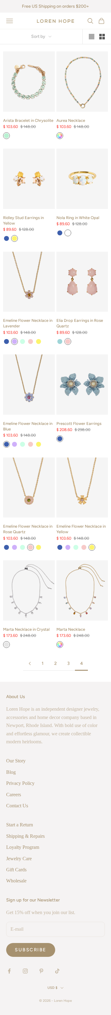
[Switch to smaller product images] (102, 36)
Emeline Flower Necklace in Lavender (27, 323)
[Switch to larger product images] (91, 36)
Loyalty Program (22, 847)
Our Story (16, 760)
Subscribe (31, 950)
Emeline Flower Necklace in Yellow (81, 529)
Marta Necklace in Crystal (26, 629)
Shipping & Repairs (25, 836)
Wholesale (16, 880)
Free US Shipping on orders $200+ (55, 6)
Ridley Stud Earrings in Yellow (23, 220)
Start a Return (19, 824)
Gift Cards (16, 869)
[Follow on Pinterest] (41, 971)
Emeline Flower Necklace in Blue (27, 426)
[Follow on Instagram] (25, 971)
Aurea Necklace (70, 120)
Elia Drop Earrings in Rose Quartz (79, 323)
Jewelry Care (19, 858)
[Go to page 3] (29, 663)
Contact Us (17, 805)
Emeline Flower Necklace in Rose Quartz (27, 529)
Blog (11, 772)
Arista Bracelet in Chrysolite (28, 120)
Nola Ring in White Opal (77, 217)
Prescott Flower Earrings (78, 423)
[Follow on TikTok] (57, 971)
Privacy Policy (20, 783)
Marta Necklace (70, 629)
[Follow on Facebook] (9, 971)
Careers (13, 794)
